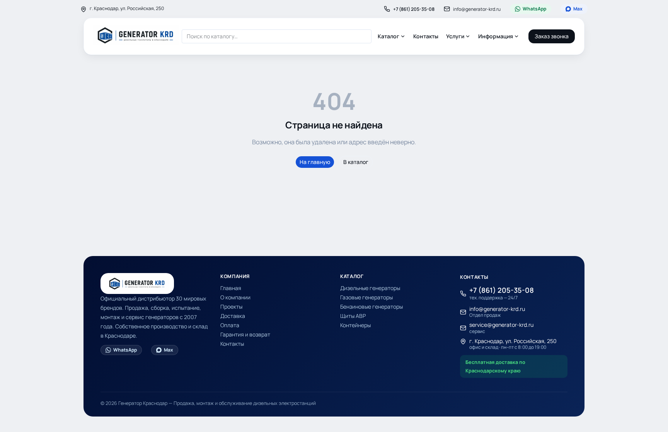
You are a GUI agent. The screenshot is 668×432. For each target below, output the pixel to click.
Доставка (232, 315)
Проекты (231, 306)
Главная (230, 288)
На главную (315, 162)
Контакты (425, 36)
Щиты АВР (353, 315)
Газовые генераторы (366, 297)
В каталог (355, 162)
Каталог (388, 36)
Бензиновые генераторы (371, 306)
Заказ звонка (552, 36)
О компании (235, 297)
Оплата (229, 325)
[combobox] (276, 36)
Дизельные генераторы (370, 288)
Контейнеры (355, 325)
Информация (495, 36)
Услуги (455, 36)
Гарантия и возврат (245, 334)
